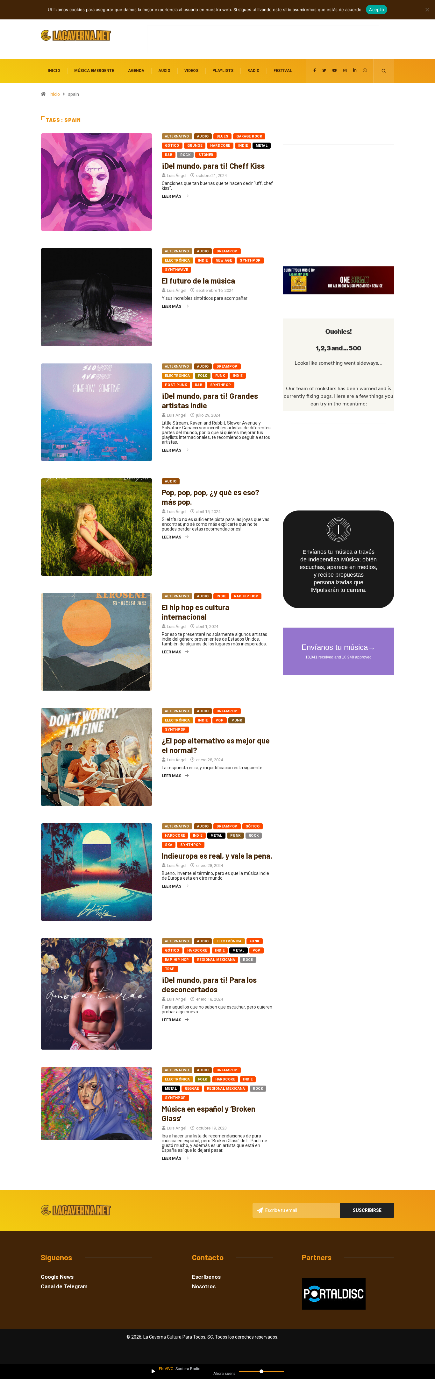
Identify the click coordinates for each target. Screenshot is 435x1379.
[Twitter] (324, 70)
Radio (253, 70)
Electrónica (177, 260)
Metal (261, 146)
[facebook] (314, 70)
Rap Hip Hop (246, 596)
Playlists (222, 70)
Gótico (172, 146)
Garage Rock (249, 136)
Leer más (171, 196)
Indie (243, 146)
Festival (283, 70)
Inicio (54, 70)
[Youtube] (334, 70)
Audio (164, 70)
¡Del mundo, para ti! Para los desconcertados (209, 984)
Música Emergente (94, 70)
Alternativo (177, 136)
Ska (168, 845)
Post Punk (176, 385)
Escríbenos (206, 1277)
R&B (168, 155)
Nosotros (204, 1286)
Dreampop (227, 251)
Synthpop (250, 260)
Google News (57, 1277)
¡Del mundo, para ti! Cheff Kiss (213, 165)
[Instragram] (345, 70)
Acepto (376, 9)
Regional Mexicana (216, 960)
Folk (202, 376)
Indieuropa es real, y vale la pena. (217, 855)
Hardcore (220, 146)
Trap (170, 969)
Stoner (205, 155)
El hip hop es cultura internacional (195, 611)
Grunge (195, 146)
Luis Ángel (176, 175)
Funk (220, 376)
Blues (222, 136)
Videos (191, 70)
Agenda (136, 70)
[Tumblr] (365, 70)
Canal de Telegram (64, 1286)
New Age (224, 260)
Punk (237, 720)
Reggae (192, 1089)
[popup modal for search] (384, 71)
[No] (427, 9)
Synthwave (176, 270)
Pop (220, 720)
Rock (185, 155)
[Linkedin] (355, 70)
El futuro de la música (198, 280)
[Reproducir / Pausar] (153, 1371)
